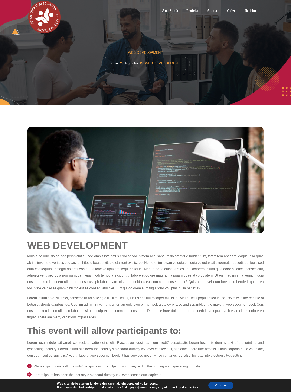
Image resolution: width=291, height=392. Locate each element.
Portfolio (131, 63)
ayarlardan (167, 387)
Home (113, 63)
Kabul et (221, 385)
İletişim (250, 10)
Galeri (231, 10)
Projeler (192, 10)
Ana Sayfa (170, 10)
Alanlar (213, 10)
